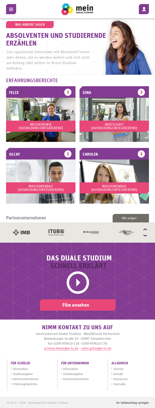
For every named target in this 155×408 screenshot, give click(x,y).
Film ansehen (75, 305)
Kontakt (118, 374)
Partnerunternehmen (26, 379)
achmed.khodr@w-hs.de (61, 348)
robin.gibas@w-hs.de (96, 348)
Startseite (119, 384)
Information (20, 369)
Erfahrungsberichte (25, 384)
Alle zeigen (129, 218)
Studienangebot (23, 374)
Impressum (120, 379)
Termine (118, 369)
